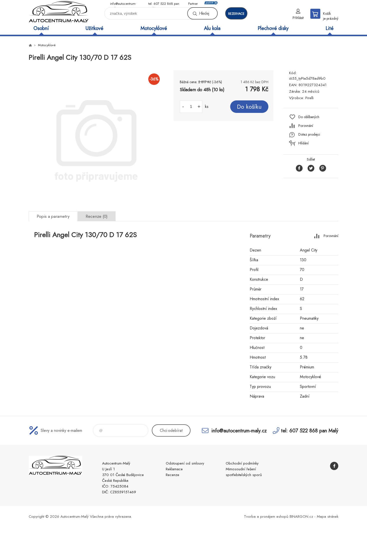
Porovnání (305, 125)
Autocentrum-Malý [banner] (59, 11)
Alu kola (212, 28)
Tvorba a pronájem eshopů (266, 516)
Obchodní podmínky (242, 463)
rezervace (236, 13)
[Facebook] (334, 466)
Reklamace (174, 469)
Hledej (204, 13)
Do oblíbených (308, 116)
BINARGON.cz (301, 516)
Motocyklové (154, 28)
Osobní (41, 28)
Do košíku (249, 106)
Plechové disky (273, 28)
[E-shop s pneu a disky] (30, 45)
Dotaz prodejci (309, 134)
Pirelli (309, 98)
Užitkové (94, 28)
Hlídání (303, 143)
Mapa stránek (327, 516)
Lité (330, 28)
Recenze (172, 475)
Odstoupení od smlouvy (185, 463)
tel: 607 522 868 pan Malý (163, 3)
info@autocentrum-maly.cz (123, 3)
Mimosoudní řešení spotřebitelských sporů (244, 472)
